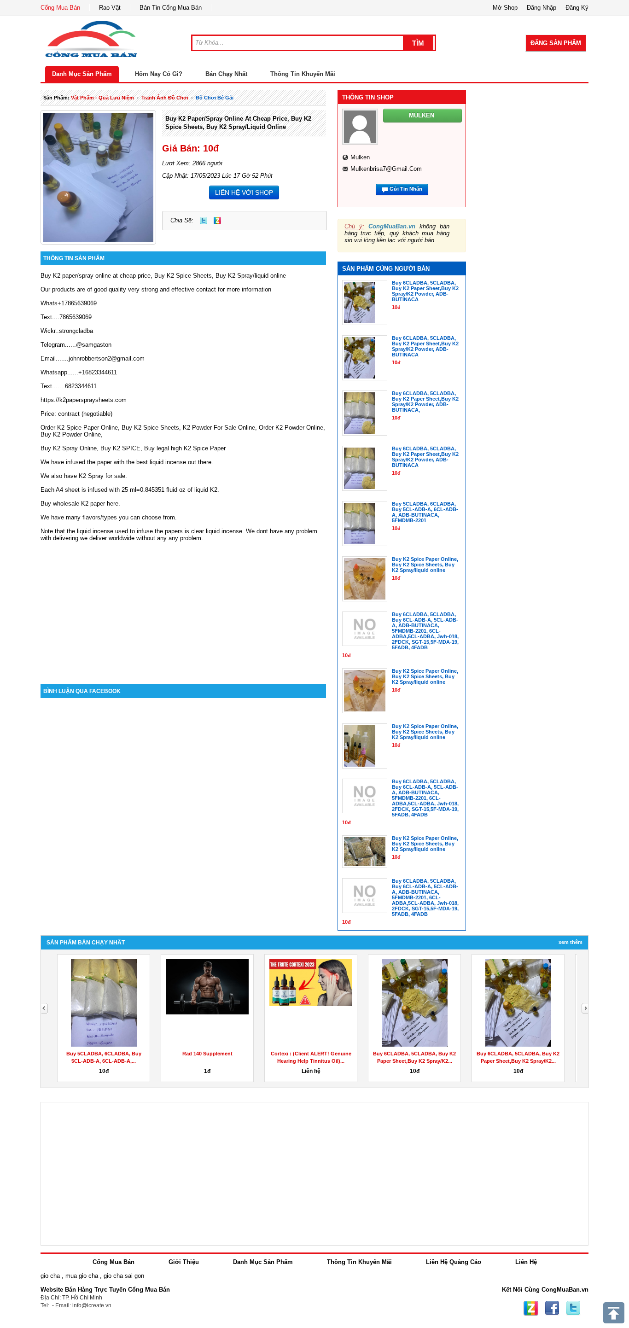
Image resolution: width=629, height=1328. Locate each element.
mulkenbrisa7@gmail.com (386, 168)
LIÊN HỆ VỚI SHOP (244, 192)
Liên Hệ (526, 1261)
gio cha (50, 1275)
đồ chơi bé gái (214, 97)
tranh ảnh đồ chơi (164, 97)
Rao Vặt (110, 7)
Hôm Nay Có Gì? (158, 73)
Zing (217, 220)
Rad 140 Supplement (207, 1053)
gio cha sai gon (124, 1275)
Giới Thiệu (184, 1261)
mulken (360, 157)
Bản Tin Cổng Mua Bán (171, 7)
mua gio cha (81, 1275)
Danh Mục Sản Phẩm (82, 73)
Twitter (203, 220)
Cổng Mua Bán (60, 7)
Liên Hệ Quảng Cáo (453, 1261)
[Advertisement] (183, 606)
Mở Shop (505, 7)
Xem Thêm (570, 942)
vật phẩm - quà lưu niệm (102, 97)
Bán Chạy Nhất (226, 73)
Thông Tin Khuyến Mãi (302, 73)
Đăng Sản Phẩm (555, 43)
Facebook (552, 1308)
